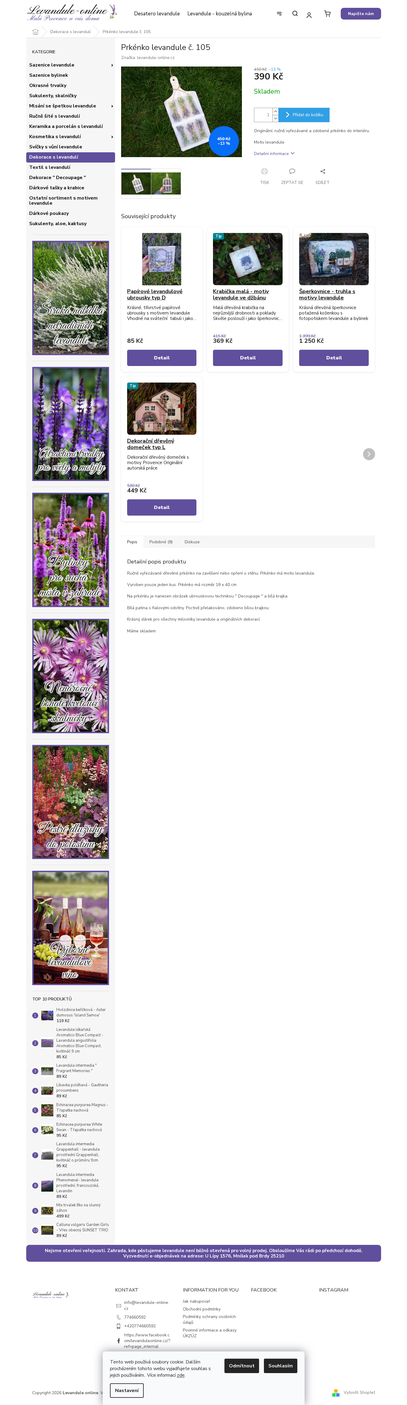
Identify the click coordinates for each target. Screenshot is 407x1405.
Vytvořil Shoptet (359, 1392)
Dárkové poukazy (49, 213)
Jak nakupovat (196, 1301)
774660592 (135, 1317)
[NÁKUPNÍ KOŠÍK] (327, 13)
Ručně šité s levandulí (54, 116)
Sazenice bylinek (48, 75)
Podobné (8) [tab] (161, 542)
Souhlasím (280, 1366)
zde (181, 1375)
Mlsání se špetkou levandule (62, 106)
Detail (162, 358)
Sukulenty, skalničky (53, 95)
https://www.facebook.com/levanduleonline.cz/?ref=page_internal (147, 1341)
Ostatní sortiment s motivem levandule (63, 201)
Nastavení (127, 1390)
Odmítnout (242, 1366)
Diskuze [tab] (192, 542)
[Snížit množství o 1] (275, 118)
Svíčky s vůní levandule (55, 147)
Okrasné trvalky (47, 85)
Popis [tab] (132, 542)
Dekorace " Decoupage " (57, 177)
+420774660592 (140, 1326)
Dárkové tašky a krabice (56, 188)
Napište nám (361, 14)
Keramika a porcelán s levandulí (66, 126)
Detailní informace (271, 154)
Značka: (148, 57)
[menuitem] (156, 14)
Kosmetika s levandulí (55, 136)
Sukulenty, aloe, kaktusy (57, 223)
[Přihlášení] (309, 15)
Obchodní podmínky (202, 1309)
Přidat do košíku (308, 115)
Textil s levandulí (49, 167)
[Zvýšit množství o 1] (275, 111)
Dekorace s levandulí (53, 157)
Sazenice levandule (51, 65)
